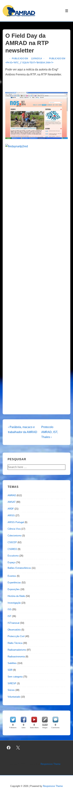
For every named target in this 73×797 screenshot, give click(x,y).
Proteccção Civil (16, 636)
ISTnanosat (13, 623)
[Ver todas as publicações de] (6, 58)
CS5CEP (12, 542)
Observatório (14, 629)
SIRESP (12, 683)
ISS (10, 609)
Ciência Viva (14, 528)
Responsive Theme (50, 764)
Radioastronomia (16, 656)
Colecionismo (14, 535)
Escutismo (13, 555)
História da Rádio (16, 596)
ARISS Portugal (16, 522)
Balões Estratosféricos (19, 568)
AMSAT (12, 502)
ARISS (11, 515)
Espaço (11, 562)
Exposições (14, 589)
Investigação (14, 602)
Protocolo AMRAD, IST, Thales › (49, 432)
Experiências (14, 582)
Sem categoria (15, 676)
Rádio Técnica (15, 643)
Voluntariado (14, 696)
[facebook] (8, 747)
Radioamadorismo (17, 649)
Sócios (11, 690)
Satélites (12, 663)
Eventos (12, 576)
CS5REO (12, 549)
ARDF (11, 508)
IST (9, 616)
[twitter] (18, 747)
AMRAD (12, 495)
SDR (10, 670)
